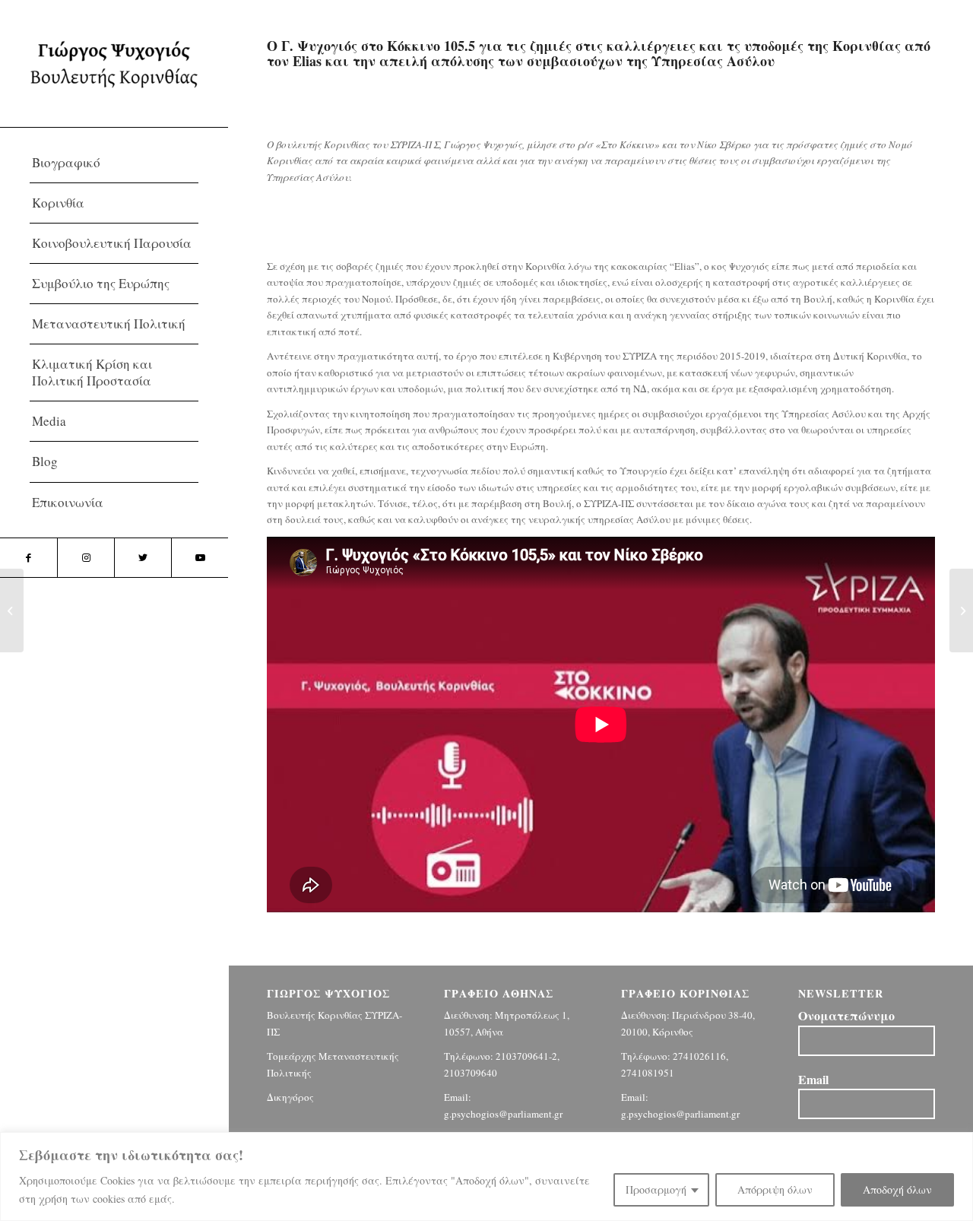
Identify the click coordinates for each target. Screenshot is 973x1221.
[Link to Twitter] (142, 557)
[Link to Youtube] (199, 557)
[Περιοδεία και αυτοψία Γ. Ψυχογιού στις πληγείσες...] (12, 610)
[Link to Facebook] (28, 557)
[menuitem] (114, 163)
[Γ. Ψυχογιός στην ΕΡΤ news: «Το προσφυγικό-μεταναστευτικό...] (961, 610)
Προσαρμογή (656, 1189)
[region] (486, 1176)
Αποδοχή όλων (897, 1189)
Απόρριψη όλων (775, 1189)
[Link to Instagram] (85, 557)
